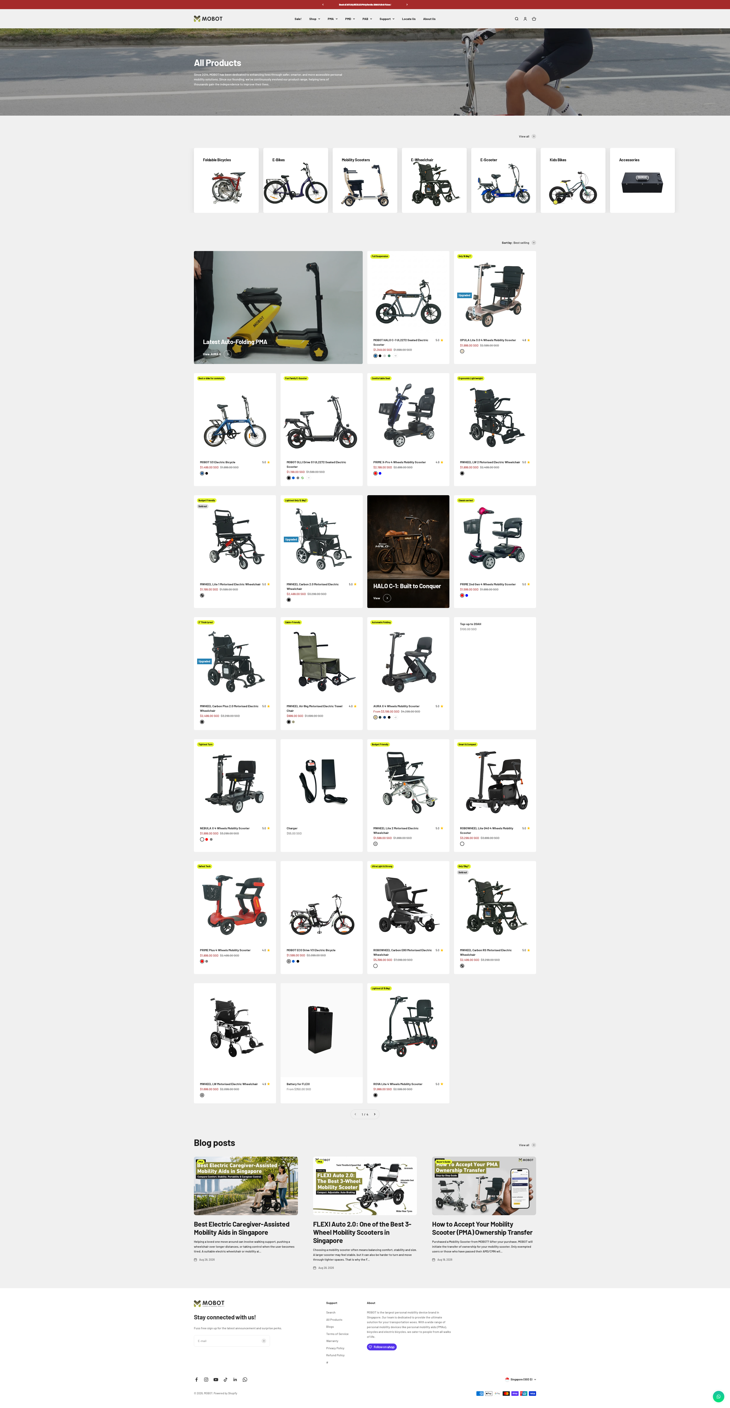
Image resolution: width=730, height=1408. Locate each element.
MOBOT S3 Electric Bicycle (217, 462)
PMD (348, 19)
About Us (429, 19)
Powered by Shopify (225, 1393)
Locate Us (409, 19)
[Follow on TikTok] (225, 1379)
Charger (292, 828)
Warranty (332, 1341)
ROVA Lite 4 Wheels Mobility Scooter (397, 1084)
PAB (365, 19)
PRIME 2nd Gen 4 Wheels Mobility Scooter (488, 584)
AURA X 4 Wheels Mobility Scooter (396, 706)
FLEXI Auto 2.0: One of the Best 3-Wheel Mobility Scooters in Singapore (362, 1232)
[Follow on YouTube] (215, 1379)
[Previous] (323, 4)
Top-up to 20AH (470, 624)
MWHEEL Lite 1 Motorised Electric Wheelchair (230, 584)
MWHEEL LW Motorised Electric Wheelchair (229, 1084)
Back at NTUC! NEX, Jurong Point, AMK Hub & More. (365, 4)
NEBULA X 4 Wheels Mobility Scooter (225, 828)
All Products (334, 1319)
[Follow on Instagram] (206, 1379)
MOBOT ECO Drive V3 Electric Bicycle (311, 950)
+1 (308, 478)
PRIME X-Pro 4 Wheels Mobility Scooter (399, 462)
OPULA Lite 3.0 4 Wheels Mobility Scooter (488, 340)
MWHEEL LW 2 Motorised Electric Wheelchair (490, 462)
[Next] (407, 4)
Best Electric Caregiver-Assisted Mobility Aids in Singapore (241, 1228)
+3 (395, 355)
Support (385, 19)
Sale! (298, 19)
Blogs (330, 1326)
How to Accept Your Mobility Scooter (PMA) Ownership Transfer (482, 1228)
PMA (331, 19)
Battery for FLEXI (298, 1084)
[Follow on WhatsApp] (245, 1379)
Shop (312, 19)
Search (331, 1312)
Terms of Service (337, 1334)
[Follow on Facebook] (196, 1379)
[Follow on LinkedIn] (235, 1379)
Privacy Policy (335, 1348)
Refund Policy (335, 1355)
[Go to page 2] (374, 1114)
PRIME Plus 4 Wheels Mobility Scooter (225, 950)
